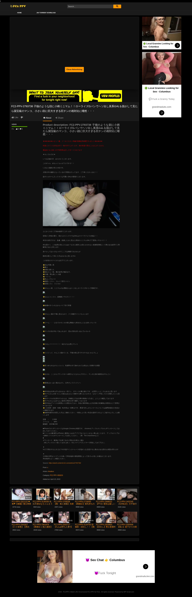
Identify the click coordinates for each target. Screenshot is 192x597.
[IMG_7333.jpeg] (44, 301)
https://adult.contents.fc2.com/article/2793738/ (65, 463)
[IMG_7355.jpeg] (44, 359)
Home (19, 12)
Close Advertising (74, 69)
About (48, 118)
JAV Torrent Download (46, 12)
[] (117, 6)
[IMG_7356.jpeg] (44, 357)
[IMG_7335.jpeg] (44, 348)
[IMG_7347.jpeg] (44, 310)
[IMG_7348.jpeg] (44, 335)
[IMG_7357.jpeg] (44, 387)
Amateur (51, 471)
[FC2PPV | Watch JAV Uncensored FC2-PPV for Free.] (18, 6)
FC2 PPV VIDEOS (56, 475)
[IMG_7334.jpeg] (44, 318)
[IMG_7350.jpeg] (44, 292)
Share (60, 118)
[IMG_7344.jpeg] (44, 327)
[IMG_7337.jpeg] (44, 340)
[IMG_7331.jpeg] (44, 370)
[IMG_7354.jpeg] (44, 378)
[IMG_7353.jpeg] (44, 361)
